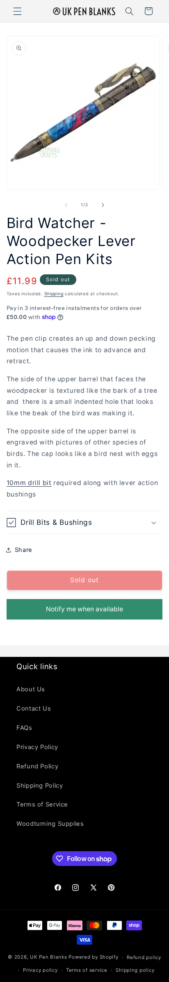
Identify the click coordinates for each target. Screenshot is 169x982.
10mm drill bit (29, 483)
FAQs (24, 727)
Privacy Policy (37, 747)
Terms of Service (42, 804)
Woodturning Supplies (50, 823)
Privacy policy (40, 970)
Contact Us (33, 708)
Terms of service (86, 970)
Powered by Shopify (93, 957)
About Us (30, 689)
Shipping (54, 293)
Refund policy (144, 957)
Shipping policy (135, 970)
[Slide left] (66, 205)
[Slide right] (103, 205)
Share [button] (23, 550)
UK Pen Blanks (48, 957)
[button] (17, 11)
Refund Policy (37, 766)
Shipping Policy (39, 785)
